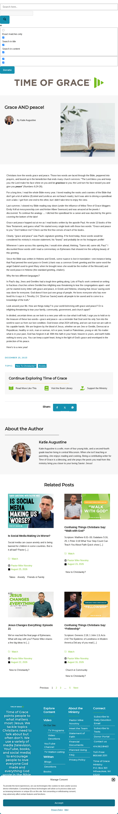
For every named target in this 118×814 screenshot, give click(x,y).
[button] (113, 779)
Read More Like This (26, 388)
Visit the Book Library (62, 388)
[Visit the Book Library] (46, 388)
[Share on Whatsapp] (72, 407)
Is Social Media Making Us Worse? (29, 535)
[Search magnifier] (5, 20)
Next (75, 687)
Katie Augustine (53, 442)
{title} (66, 810)
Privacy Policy (57, 810)
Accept (59, 802)
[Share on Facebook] (57, 407)
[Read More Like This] (11, 388)
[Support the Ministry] (82, 388)
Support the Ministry (97, 388)
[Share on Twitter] (65, 407)
